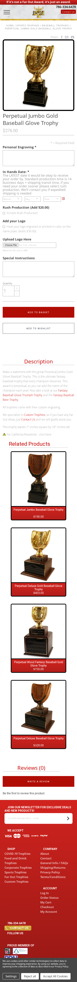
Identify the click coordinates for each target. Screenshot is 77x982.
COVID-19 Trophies (17, 854)
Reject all (30, 976)
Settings (11, 976)
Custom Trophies (34, 415)
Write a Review (38, 781)
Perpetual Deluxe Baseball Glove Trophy (38, 738)
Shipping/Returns (53, 868)
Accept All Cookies (55, 976)
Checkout (47, 907)
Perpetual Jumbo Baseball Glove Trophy (38, 509)
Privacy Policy (50, 872)
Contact (46, 858)
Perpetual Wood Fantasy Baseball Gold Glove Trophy (38, 663)
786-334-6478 (65, 7)
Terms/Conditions (53, 877)
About (44, 854)
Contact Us (68, 11)
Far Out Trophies (16, 877)
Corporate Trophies (18, 868)
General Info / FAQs (54, 863)
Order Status (49, 898)
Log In (44, 893)
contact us (18, 928)
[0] (72, 16)
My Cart (45, 902)
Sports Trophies (15, 872)
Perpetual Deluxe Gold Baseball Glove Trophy (38, 587)
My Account (48, 912)
